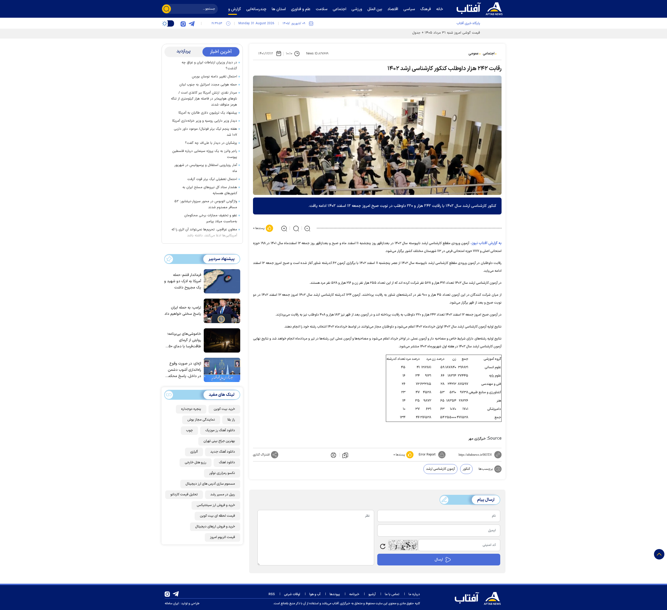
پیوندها (335, 594)
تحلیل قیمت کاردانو (184, 494)
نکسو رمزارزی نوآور (222, 473)
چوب (189, 430)
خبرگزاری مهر (477, 438)
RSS (272, 594)
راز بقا (231, 419)
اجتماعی (489, 53)
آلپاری (194, 451)
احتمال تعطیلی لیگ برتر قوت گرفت (212, 179)
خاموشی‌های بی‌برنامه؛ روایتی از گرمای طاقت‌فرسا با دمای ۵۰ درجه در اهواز (184, 340)
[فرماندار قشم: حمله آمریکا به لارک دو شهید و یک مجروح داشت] (220, 281)
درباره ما (414, 594)
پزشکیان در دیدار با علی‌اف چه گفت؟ (211, 143)
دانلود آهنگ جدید (222, 451)
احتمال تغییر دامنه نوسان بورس (214, 76)
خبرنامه (354, 594)
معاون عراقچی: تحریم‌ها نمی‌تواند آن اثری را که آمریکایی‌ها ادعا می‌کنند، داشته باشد (204, 232)
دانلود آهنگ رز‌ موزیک (220, 430)
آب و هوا (314, 594)
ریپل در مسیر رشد (222, 494)
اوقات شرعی (292, 594)
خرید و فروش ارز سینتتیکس (216, 505)
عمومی (473, 53)
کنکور (466, 469)
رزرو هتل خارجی (195, 462)
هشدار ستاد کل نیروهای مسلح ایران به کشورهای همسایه (209, 190)
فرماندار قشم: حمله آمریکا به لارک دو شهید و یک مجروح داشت (182, 281)
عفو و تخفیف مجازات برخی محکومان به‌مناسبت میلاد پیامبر (210, 218)
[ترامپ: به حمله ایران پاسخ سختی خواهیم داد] (220, 310)
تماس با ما (392, 594)
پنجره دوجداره (191, 409)
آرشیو (372, 594)
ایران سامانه (172, 603)
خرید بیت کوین (224, 409)
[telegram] (191, 23)
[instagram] (183, 23)
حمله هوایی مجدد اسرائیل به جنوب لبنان (208, 84)
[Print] (333, 455)
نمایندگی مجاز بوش (201, 419)
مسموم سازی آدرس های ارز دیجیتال (210, 483)
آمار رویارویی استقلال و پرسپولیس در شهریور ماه (205, 168)
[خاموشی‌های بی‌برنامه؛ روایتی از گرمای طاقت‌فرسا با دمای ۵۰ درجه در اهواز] (220, 340)
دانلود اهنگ (227, 462)
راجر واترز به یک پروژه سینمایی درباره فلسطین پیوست (204, 154)
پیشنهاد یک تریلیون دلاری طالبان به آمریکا (207, 112)
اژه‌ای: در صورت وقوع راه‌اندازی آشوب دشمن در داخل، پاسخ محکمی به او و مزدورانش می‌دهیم (183, 370)
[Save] (345, 455)
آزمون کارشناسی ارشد (440, 469)
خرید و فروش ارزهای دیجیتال (215, 526)
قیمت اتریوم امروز (222, 537)
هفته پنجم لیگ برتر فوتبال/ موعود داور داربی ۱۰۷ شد (205, 132)
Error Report (427, 454)
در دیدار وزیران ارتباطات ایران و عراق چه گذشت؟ (209, 65)
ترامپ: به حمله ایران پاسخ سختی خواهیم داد (182, 311)
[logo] (480, 8)
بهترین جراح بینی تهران (219, 441)
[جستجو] (166, 8)
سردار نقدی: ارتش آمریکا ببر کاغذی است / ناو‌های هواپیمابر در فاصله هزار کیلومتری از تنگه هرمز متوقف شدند (204, 98)
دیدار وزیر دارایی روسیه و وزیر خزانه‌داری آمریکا (204, 121)
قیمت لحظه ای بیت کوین (217, 516)
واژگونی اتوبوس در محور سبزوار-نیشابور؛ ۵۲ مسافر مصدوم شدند (205, 204)
